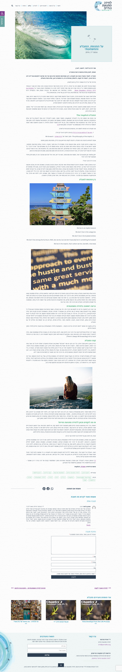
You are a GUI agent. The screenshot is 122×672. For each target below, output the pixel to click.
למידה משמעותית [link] (40, 477)
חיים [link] (56, 477)
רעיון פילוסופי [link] (37, 473)
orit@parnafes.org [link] (104, 645)
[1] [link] (58, 125)
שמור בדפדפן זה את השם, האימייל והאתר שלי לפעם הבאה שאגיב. (75, 573)
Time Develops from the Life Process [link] (96, 622)
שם (94, 556)
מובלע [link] (29, 477)
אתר (94, 568)
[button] (12, 5)
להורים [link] (35, 6)
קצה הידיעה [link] (47, 473)
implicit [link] (70, 477)
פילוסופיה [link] (92, 480)
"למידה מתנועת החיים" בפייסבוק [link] (101, 658)
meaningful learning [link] (84, 477)
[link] (2, 13)
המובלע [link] (83, 467)
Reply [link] (88, 525)
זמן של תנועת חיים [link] (62, 622)
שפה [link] (84, 480)
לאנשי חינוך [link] (43, 6)
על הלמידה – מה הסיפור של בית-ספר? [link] (26, 622)
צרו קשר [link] (17, 6)
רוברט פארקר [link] (58, 136)
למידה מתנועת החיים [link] (73, 473)
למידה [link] (50, 477)
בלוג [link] (29, 6)
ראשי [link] (58, 6)
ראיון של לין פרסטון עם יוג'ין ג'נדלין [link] (82, 132)
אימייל (93, 562)
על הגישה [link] (52, 6)
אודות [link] (24, 6)
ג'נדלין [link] (63, 477)
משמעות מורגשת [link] (59, 473)
